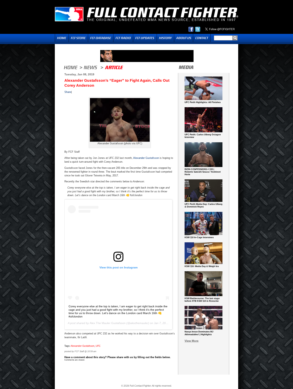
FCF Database (100, 38)
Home (62, 38)
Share (67, 91)
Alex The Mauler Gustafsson (108, 323)
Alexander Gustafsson (146, 157)
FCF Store (78, 38)
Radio (123, 38)
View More (192, 340)
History (165, 38)
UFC (98, 346)
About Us (183, 38)
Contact (201, 38)
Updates (145, 38)
